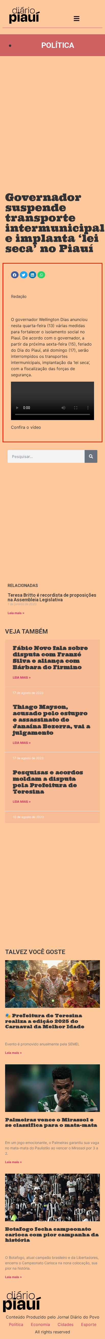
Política (57, 45)
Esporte (88, 1324)
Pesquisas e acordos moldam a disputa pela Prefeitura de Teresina (48, 782)
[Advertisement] (52, 119)
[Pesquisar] (91, 456)
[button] (15, 274)
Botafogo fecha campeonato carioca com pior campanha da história (52, 1234)
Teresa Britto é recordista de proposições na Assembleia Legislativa (52, 597)
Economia (40, 1324)
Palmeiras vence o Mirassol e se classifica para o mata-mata (51, 1122)
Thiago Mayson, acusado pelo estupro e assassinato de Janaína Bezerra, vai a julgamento (51, 719)
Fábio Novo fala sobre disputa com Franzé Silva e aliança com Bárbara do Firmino (50, 658)
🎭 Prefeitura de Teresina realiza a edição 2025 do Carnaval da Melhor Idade (44, 1021)
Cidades (65, 1324)
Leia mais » (16, 613)
